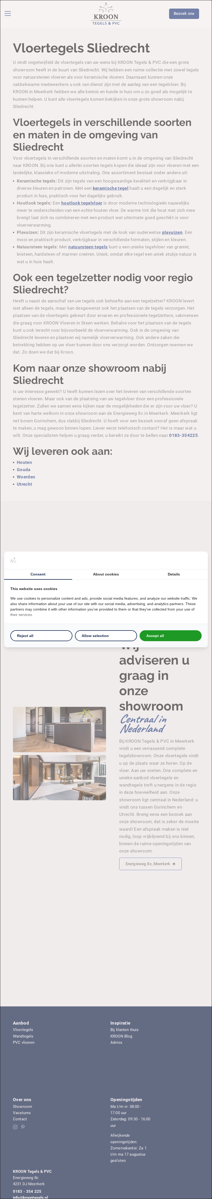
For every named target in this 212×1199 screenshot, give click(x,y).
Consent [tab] (38, 574)
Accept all (155, 636)
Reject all (25, 636)
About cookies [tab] (106, 574)
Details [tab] (174, 574)
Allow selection (95, 636)
